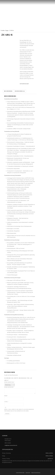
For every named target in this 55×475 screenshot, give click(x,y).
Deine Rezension (9, 387)
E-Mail (6, 401)
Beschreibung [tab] (8, 91)
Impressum (28, 472)
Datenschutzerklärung (35, 472)
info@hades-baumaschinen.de (11, 445)
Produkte (3, 30)
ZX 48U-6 (11, 30)
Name (6, 395)
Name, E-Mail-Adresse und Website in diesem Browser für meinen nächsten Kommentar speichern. (19, 410)
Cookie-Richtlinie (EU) (20, 472)
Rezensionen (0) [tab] (20, 91)
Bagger (7, 30)
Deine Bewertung (9, 382)
